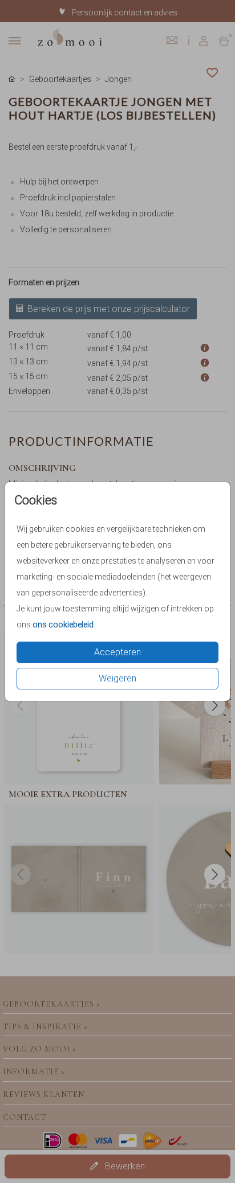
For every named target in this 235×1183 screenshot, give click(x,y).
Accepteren (117, 652)
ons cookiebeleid (63, 624)
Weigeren (117, 678)
